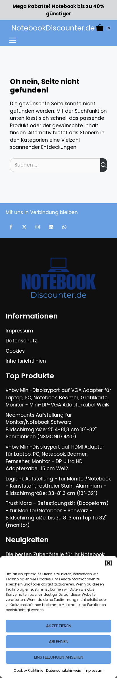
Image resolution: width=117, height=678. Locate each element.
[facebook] (11, 227)
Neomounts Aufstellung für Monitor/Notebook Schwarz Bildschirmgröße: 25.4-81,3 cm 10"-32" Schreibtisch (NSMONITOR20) (51, 426)
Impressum (94, 670)
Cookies (15, 351)
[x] (24, 227)
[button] (108, 563)
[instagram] (37, 227)
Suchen (103, 165)
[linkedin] (51, 227)
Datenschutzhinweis (63, 670)
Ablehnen (58, 641)
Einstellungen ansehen (58, 657)
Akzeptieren (58, 626)
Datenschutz (21, 340)
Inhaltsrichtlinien (26, 361)
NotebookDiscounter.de (53, 28)
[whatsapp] (64, 227)
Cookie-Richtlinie (28, 670)
